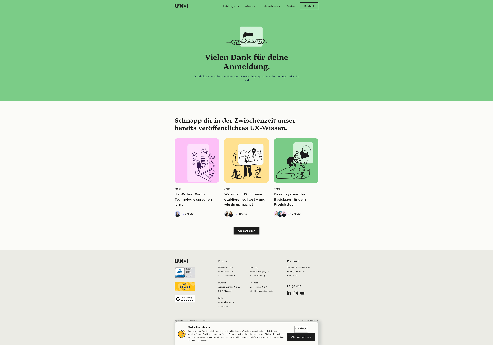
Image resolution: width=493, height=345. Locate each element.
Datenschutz (192, 320)
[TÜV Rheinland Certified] (185, 272)
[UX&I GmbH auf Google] (185, 299)
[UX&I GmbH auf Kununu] (185, 286)
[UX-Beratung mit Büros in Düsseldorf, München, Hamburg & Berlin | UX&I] (181, 6)
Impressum (179, 320)
